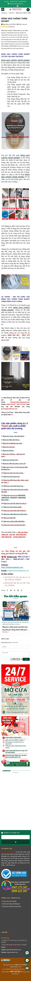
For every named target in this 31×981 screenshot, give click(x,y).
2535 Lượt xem (22, 24)
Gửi (26, 659)
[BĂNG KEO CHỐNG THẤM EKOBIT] (16, 9)
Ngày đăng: (5, 24)
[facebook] (14, 6)
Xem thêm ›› (5, 632)
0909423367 (23, 1)
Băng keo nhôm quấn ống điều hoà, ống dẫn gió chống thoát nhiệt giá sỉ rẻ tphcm (15, 623)
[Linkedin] (14, 590)
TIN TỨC (11, 13)
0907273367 (15, 1)
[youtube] (17, 6)
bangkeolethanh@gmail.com (16, 3)
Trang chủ (4, 13)
